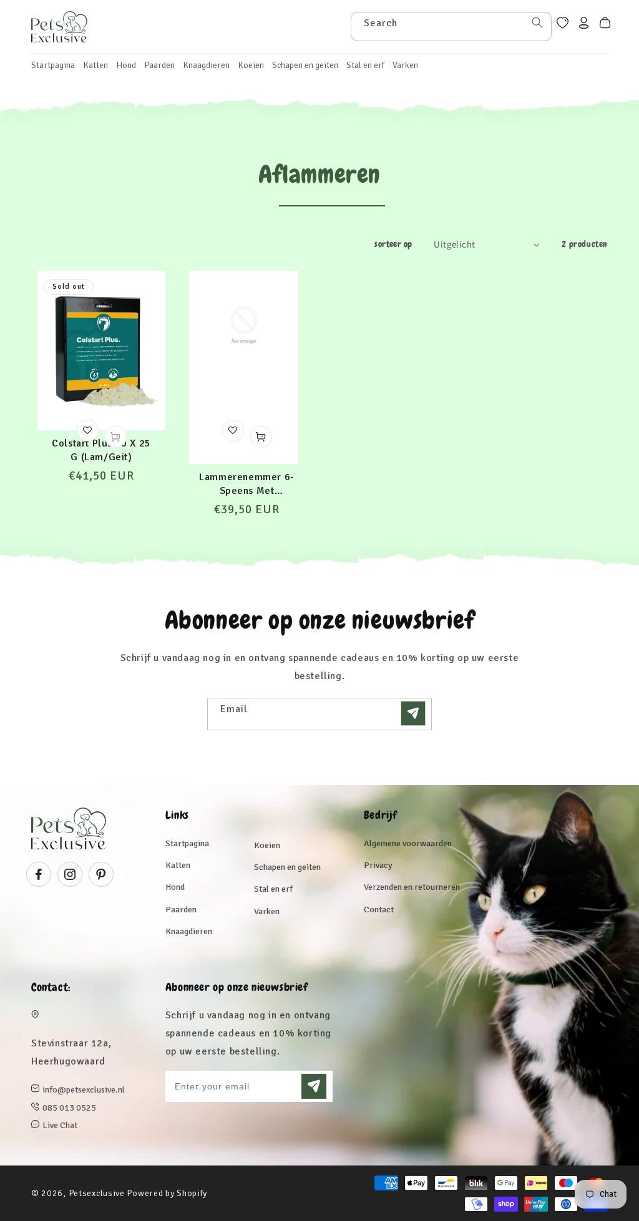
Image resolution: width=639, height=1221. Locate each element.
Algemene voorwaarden (408, 843)
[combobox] (451, 26)
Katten (177, 865)
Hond (175, 887)
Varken (267, 911)
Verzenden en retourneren (412, 887)
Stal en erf (273, 889)
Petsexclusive (97, 1193)
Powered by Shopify (167, 1193)
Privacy (378, 865)
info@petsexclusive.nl (83, 1089)
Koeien (267, 845)
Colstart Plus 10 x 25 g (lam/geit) (101, 450)
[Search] (537, 22)
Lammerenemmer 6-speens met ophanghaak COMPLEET (247, 484)
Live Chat (59, 1125)
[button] (95, 65)
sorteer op (393, 243)
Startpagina (187, 843)
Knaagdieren (188, 931)
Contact (379, 909)
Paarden (181, 909)
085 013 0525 (69, 1108)
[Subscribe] (413, 713)
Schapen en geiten (287, 867)
